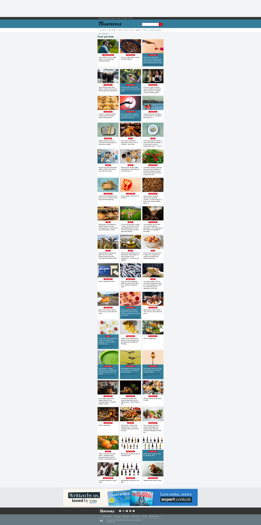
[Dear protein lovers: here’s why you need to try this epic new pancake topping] (152, 357)
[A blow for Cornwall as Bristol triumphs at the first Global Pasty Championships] (108, 103)
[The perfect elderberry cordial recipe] (108, 469)
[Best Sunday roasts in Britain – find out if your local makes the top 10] (152, 299)
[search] (160, 24)
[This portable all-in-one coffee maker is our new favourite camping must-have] (108, 46)
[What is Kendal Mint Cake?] (108, 270)
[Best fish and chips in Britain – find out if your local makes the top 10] (108, 299)
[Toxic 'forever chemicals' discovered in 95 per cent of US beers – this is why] (130, 130)
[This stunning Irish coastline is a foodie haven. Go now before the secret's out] (152, 103)
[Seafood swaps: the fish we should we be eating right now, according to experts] (108, 130)
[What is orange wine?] (152, 327)
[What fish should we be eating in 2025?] (152, 387)
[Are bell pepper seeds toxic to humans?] (130, 185)
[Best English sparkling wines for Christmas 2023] (152, 443)
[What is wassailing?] (108, 414)
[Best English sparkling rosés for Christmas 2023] (130, 443)
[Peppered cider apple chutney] (152, 469)
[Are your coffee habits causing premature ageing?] (130, 46)
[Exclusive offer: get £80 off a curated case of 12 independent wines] (130, 76)
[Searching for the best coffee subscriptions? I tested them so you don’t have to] (130, 156)
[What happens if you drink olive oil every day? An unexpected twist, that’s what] (130, 357)
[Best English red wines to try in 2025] (130, 469)
